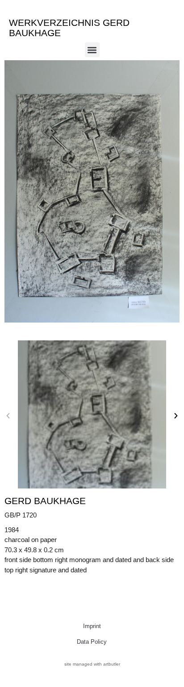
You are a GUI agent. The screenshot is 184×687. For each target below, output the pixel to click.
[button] (92, 49)
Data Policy (92, 641)
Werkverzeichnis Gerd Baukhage (69, 27)
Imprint (92, 626)
